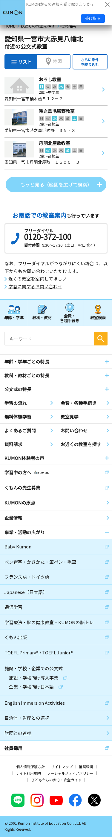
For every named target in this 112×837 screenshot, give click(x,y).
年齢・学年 (14, 317)
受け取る (93, 18)
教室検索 (98, 317)
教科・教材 (42, 317)
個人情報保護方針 (30, 766)
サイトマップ (62, 766)
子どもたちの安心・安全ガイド (56, 779)
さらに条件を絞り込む (90, 62)
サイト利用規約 (28, 773)
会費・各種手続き (69, 318)
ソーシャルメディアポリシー (70, 773)
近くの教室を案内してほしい (37, 279)
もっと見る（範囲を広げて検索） (56, 184)
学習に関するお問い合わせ (35, 286)
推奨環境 (86, 766)
